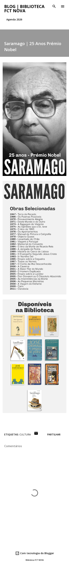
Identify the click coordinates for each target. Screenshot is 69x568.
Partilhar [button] (54, 434)
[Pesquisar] (54, 6)
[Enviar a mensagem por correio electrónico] (36, 434)
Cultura (25, 434)
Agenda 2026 (14, 19)
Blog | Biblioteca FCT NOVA (24, 8)
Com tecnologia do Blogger (36, 553)
